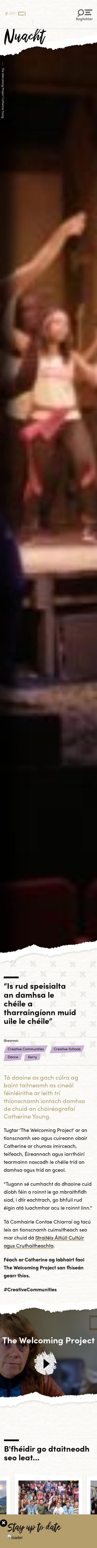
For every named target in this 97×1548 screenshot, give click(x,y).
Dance (13, 1056)
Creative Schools (67, 1048)
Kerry (32, 1056)
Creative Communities (26, 1048)
